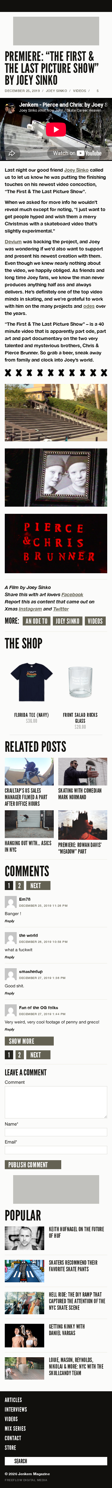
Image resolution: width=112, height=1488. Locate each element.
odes (89, 306)
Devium (13, 241)
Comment (15, 1082)
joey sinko (67, 621)
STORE (10, 1447)
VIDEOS (79, 91)
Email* (11, 1141)
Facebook (72, 594)
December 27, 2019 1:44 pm (42, 1014)
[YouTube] (101, 1447)
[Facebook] (69, 1447)
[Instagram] (88, 1447)
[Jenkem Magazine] (56, 6)
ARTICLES (13, 1400)
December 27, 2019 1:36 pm (42, 978)
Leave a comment (26, 1072)
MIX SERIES (15, 1428)
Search (9, 1461)
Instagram (30, 608)
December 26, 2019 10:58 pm (43, 941)
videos (95, 621)
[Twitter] (78, 1447)
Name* (11, 1123)
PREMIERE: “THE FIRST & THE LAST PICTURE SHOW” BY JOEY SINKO (52, 68)
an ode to (36, 621)
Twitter (61, 608)
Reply (9, 921)
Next (35, 886)
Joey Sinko (56, 91)
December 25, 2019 (22, 91)
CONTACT (13, 1438)
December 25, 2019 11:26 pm (43, 905)
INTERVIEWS (16, 1409)
